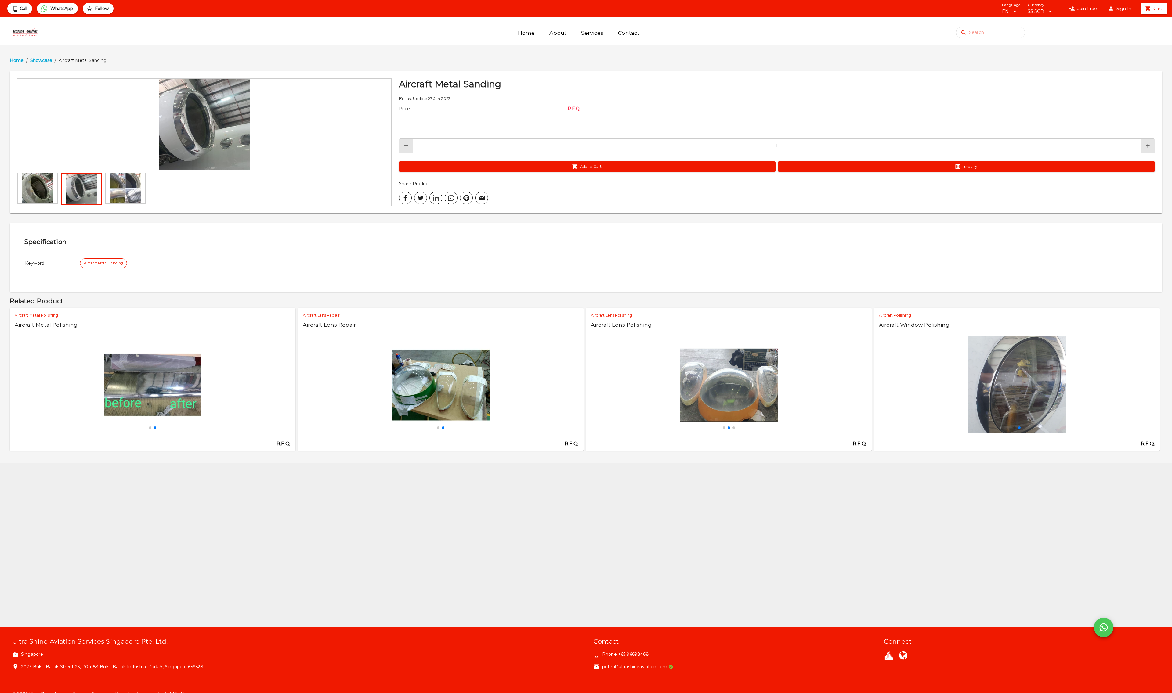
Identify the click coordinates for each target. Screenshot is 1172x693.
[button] (204, 124)
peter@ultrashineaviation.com (634, 667)
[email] (481, 198)
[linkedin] (435, 198)
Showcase (41, 60)
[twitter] (420, 198)
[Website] (903, 656)
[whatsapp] (451, 198)
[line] (466, 198)
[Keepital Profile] (889, 655)
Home (17, 60)
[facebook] (405, 198)
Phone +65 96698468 (625, 654)
